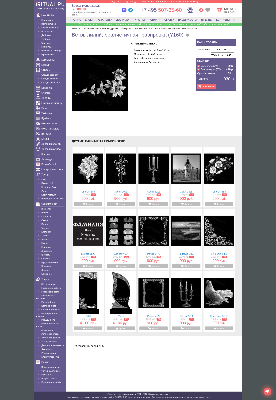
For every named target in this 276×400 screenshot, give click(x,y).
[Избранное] (207, 10)
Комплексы (48, 59)
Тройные (46, 39)
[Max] (124, 10)
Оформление (49, 204)
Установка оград (49, 334)
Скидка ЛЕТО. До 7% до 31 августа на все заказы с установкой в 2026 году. (154, 1)
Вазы (44, 108)
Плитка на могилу (51, 103)
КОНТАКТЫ (223, 20)
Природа (46, 247)
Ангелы (45, 239)
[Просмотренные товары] (201, 10)
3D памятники (48, 284)
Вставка (46, 133)
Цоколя (45, 64)
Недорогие (47, 20)
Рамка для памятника (52, 198)
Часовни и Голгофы (51, 50)
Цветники (47, 87)
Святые (45, 228)
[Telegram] (130, 10)
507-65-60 (161, 10)
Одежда (45, 258)
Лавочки (46, 98)
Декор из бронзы (51, 144)
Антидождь (47, 330)
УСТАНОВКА (104, 20)
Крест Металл (48, 194)
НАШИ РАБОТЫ (187, 20)
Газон (44, 179)
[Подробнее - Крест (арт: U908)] (120, 177)
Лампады (47, 159)
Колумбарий (48, 164)
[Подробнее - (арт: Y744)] (120, 301)
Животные (46, 251)
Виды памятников (50, 367)
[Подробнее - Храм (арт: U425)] (186, 177)
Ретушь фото (48, 320)
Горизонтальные (50, 27)
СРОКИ (89, 20)
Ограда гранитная (50, 82)
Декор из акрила (51, 149)
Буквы (45, 138)
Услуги (45, 279)
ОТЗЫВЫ (206, 20)
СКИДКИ (169, 20)
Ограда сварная (49, 75)
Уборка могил (48, 353)
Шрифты (45, 254)
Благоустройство (50, 357)
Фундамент (47, 349)
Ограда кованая (49, 78)
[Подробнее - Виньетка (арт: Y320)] (219, 239)
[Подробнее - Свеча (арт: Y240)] (186, 301)
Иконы (44, 224)
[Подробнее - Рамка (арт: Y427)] (153, 301)
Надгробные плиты (52, 169)
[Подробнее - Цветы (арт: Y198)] (219, 177)
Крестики (46, 216)
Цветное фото (48, 305)
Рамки (44, 212)
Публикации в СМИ (51, 382)
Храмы (45, 235)
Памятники (47, 15)
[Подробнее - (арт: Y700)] (88, 301)
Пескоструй (47, 183)
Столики (46, 93)
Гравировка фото (50, 291)
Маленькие (47, 31)
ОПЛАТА (155, 20)
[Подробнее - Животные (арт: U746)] (219, 301)
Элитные (46, 43)
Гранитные (47, 46)
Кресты (45, 154)
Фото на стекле (50, 128)
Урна (43, 191)
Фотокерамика (49, 123)
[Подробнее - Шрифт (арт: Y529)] (88, 239)
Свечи (44, 220)
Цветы (44, 243)
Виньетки (46, 208)
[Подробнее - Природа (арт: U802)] (186, 239)
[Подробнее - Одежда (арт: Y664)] (120, 239)
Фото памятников (50, 371)
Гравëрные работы (51, 288)
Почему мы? (47, 374)
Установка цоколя (50, 337)
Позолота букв (48, 187)
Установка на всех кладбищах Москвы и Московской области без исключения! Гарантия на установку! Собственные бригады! (154, 24)
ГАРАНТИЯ (140, 20)
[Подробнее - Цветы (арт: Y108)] (88, 177)
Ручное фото (48, 302)
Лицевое (45, 270)
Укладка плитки (49, 341)
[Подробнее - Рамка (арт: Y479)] (153, 239)
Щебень (46, 118)
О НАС (77, 20)
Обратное (46, 274)
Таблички (46, 113)
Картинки (46, 231)
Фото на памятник (50, 309)
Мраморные (47, 54)
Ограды (45, 70)
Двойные (46, 35)
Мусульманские (49, 262)
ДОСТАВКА (123, 20)
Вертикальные (48, 23)
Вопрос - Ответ (49, 378)
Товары (45, 174)
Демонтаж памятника (52, 345)
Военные (46, 266)
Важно (45, 362)
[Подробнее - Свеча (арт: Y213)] (153, 177)
